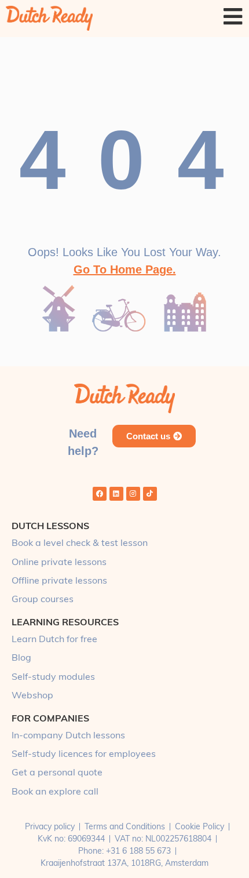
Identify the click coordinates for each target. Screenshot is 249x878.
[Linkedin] (116, 494)
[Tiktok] (150, 494)
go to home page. (125, 269)
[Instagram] (133, 494)
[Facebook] (100, 494)
